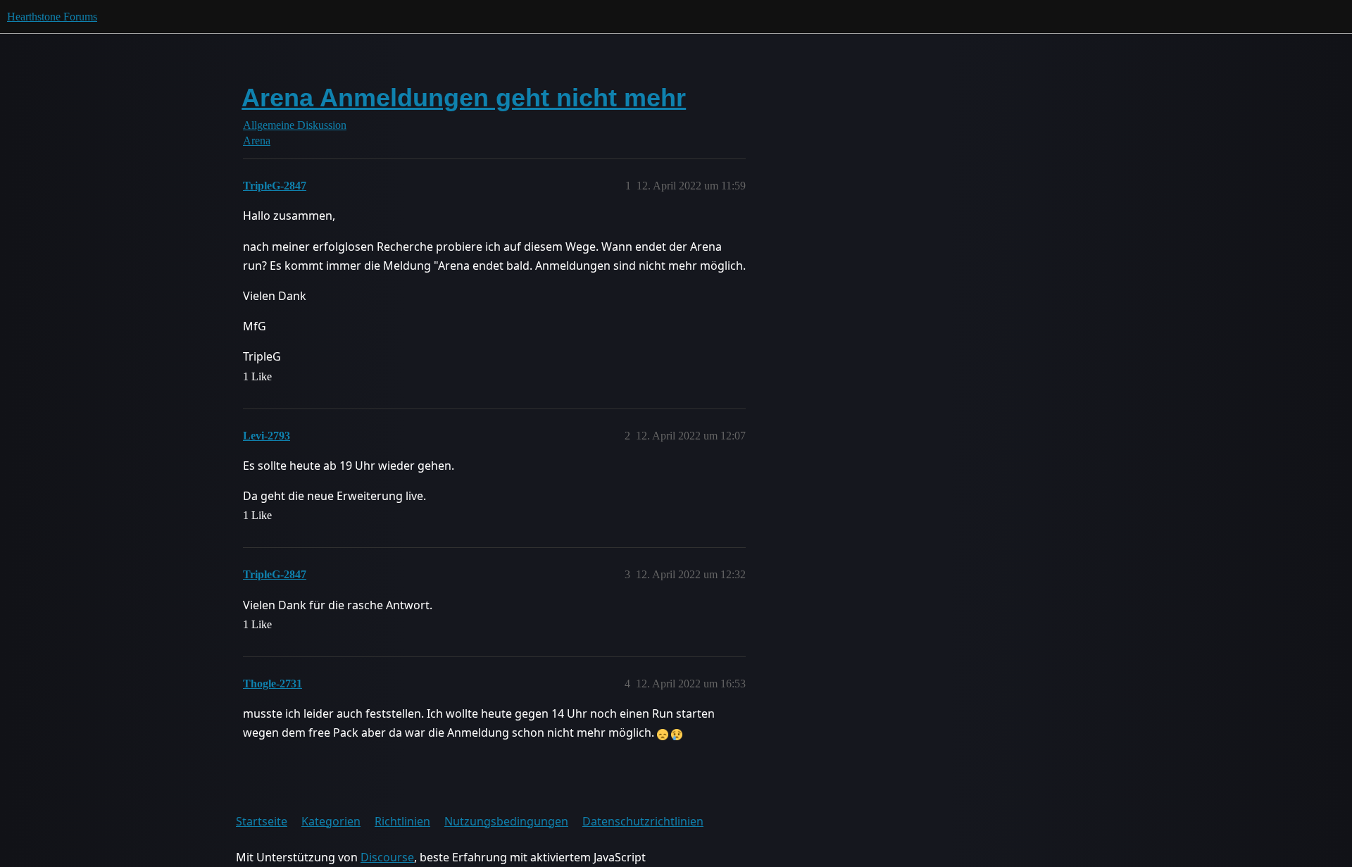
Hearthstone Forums (52, 17)
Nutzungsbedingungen (506, 821)
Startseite (261, 821)
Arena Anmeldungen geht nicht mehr (464, 97)
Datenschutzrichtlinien (642, 821)
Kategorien (331, 821)
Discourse (387, 857)
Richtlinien (402, 821)
